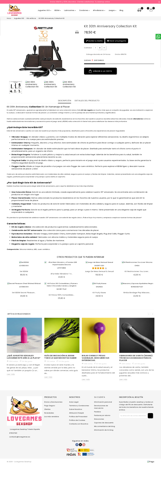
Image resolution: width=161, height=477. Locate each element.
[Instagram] (83, 444)
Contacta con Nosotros (78, 424)
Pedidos (97, 412)
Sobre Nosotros (75, 409)
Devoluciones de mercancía (101, 407)
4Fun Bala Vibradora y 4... (62, 274)
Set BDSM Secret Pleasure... (24, 292)
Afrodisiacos (99, 10)
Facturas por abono (102, 415)
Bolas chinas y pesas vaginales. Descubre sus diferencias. (95, 358)
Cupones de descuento (104, 423)
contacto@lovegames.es (19, 437)
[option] (15, 87)
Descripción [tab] (64, 100)
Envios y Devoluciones (53, 402)
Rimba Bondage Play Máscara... (137, 292)
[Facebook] (76, 444)
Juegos (113, 10)
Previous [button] (8, 88)
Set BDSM (24, 271)
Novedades (49, 413)
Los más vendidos (51, 416)
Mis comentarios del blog (104, 426)
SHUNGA (99, 287)
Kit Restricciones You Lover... (137, 271)
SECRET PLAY (62, 289)
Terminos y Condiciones (79, 406)
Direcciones (99, 419)
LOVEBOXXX (24, 265)
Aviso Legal (73, 402)
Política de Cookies (77, 420)
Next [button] (152, 314)
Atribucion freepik (76, 413)
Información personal (103, 402)
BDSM (58, 10)
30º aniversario (19, 110)
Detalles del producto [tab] (87, 100)
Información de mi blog (103, 430)
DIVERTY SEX (99, 265)
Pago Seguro (49, 406)
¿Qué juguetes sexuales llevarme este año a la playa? (23, 356)
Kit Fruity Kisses (99, 292)
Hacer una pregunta (117, 41)
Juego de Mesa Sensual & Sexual (99, 271)
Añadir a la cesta (102, 71)
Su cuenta (99, 397)
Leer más (11, 374)
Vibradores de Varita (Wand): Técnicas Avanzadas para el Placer (136, 358)
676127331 (13, 433)
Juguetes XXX (45, 10)
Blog (121, 10)
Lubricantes (70, 10)
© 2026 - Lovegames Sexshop (19, 462)
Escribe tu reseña (95, 41)
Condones (84, 10)
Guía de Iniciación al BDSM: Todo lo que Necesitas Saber (60, 356)
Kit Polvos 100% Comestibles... (61, 295)
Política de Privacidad (78, 416)
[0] (151, 10)
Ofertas (47, 409)
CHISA (137, 265)
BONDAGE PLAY (137, 287)
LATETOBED (61, 268)
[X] (80, 444)
